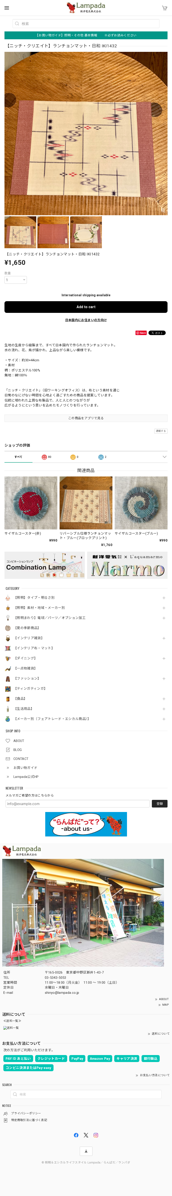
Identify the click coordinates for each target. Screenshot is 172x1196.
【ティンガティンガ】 (30, 689)
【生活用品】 (23, 709)
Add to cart (86, 307)
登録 (160, 803)
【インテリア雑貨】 (28, 638)
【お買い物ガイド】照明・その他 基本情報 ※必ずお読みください (85, 35)
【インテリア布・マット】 (34, 648)
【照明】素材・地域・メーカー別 (39, 608)
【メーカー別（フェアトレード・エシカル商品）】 (52, 719)
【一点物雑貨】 (25, 668)
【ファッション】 (27, 678)
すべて (18, 457)
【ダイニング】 (25, 658)
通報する (161, 431)
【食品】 (20, 699)
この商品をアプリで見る (86, 418)
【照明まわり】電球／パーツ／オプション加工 (49, 618)
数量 (7, 273)
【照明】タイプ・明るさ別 (34, 598)
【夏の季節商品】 (27, 628)
